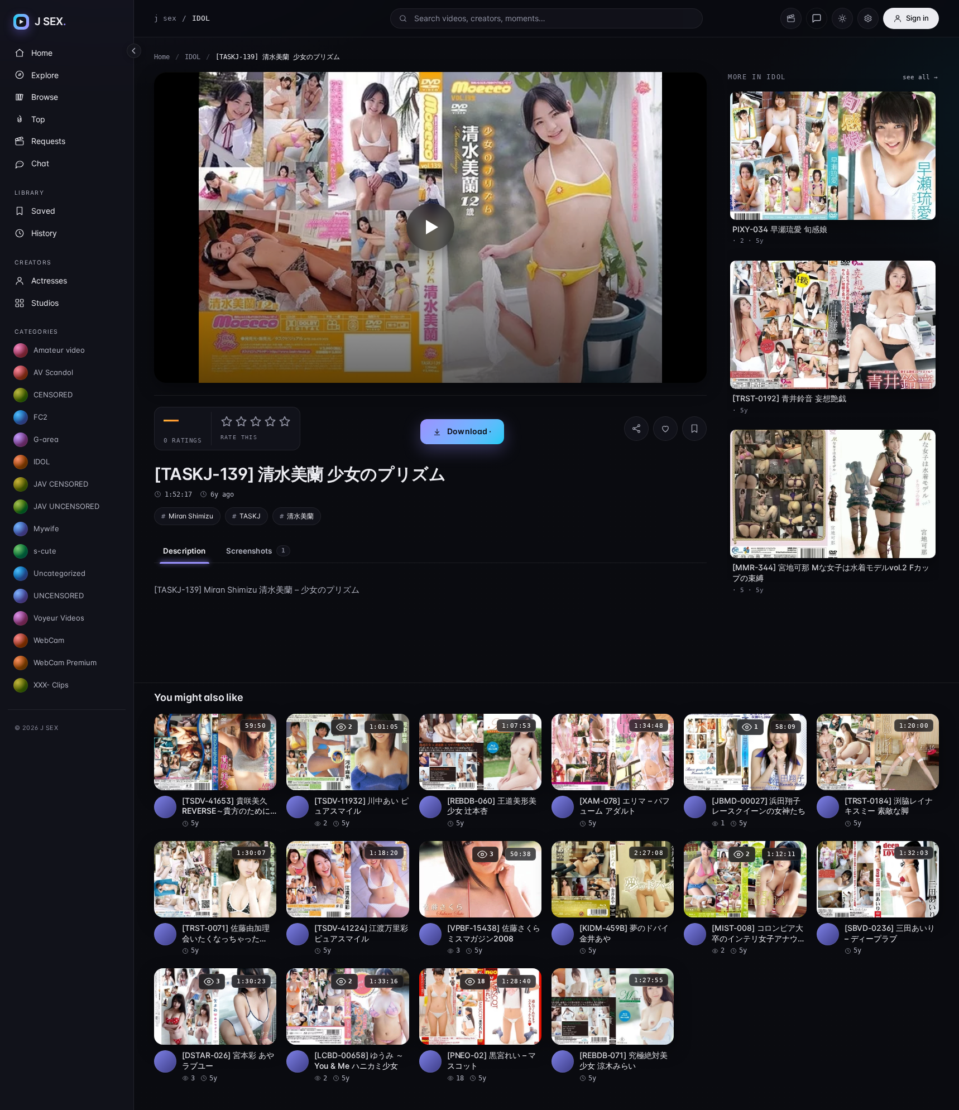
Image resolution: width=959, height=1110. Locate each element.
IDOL (192, 57)
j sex (165, 18)
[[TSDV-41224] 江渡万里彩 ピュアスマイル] (347, 898)
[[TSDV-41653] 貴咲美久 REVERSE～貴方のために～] (215, 771)
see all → (920, 77)
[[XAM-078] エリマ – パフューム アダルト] (613, 771)
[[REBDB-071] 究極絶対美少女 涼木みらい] (613, 1025)
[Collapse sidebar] (134, 51)
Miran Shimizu (191, 516)
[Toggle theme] (842, 18)
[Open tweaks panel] (868, 18)
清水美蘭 (300, 516)
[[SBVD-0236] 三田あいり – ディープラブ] (878, 898)
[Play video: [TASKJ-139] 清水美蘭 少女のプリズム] (430, 227)
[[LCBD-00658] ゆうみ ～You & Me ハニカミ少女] (347, 1025)
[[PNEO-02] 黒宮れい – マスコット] (480, 1025)
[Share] (636, 428)
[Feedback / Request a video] (816, 18)
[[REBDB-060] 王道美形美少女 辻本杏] (480, 771)
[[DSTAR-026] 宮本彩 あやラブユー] (215, 1025)
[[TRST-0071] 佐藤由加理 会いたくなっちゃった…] (215, 898)
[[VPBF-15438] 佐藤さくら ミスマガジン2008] (480, 898)
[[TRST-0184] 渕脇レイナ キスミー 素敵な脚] (878, 771)
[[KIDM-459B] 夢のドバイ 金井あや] (613, 898)
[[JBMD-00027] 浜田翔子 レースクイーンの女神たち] (745, 771)
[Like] (665, 428)
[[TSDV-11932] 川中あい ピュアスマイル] (347, 771)
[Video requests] (791, 18)
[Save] (694, 428)
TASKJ (250, 516)
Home (162, 57)
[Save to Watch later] (262, 726)
